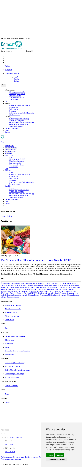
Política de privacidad (8, 457)
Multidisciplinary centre (17, 94)
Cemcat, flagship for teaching (19, 119)
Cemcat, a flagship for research (19, 105)
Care (6, 101)
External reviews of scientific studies (21, 113)
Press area (8, 153)
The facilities (13, 99)
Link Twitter (9, 444)
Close (3, 142)
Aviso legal (20, 457)
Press (7, 62)
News (7, 130)
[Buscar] (32, 51)
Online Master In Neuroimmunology (21, 122)
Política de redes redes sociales (11, 459)
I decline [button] (60, 455)
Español (16, 79)
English (16, 81)
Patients (9, 55)
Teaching (8, 117)
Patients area (9, 146)
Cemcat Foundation (11, 128)
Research (8, 103)
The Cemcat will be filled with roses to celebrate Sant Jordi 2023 (36, 260)
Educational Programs (16, 120)
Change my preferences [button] (56, 459)
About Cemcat (10, 90)
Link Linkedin (10, 452)
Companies (10, 59)
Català (16, 77)
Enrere (11, 157)
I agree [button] (50, 455)
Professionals (12, 57)
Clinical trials (13, 107)
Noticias (9, 216)
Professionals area (11, 148)
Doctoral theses (14, 115)
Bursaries (12, 111)
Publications (13, 109)
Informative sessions (16, 126)
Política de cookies (31, 457)
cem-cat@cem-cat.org (14, 437)
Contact (7, 132)
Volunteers (11, 60)
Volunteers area (10, 151)
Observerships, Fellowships (18, 124)
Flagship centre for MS (17, 92)
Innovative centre (15, 96)
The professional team (16, 97)
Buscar (3, 51)
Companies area (10, 149)
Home (3, 216)
